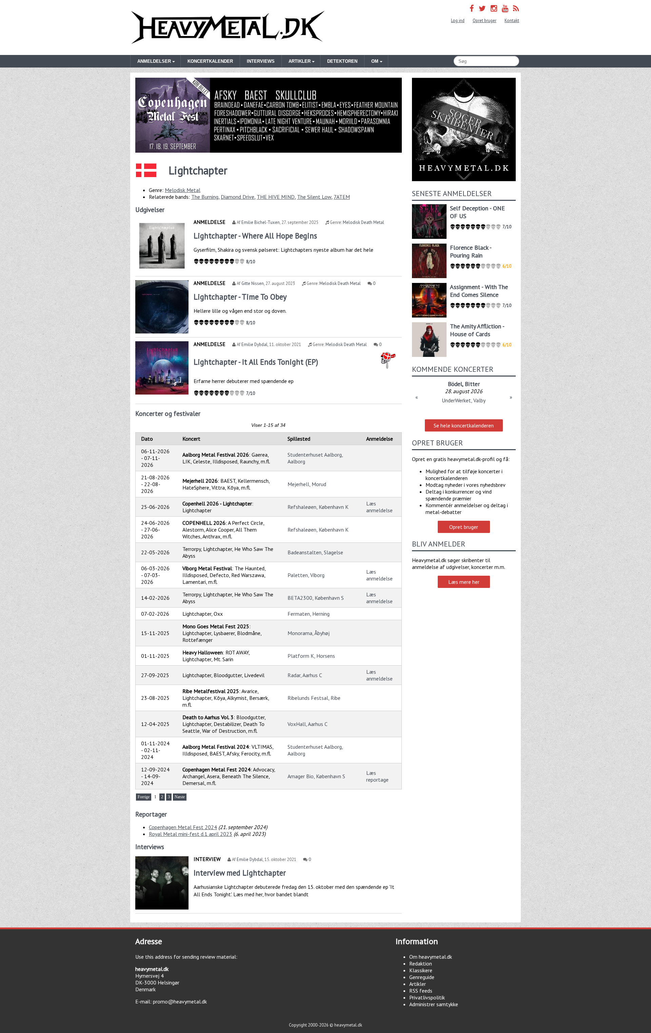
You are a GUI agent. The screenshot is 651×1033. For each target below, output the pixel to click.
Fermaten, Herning (309, 613)
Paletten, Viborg (306, 575)
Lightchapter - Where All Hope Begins (255, 236)
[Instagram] (494, 8)
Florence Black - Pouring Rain (470, 251)
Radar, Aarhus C (305, 675)
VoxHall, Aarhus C (308, 724)
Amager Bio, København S (316, 776)
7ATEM (342, 196)
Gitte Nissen (252, 283)
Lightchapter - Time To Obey (240, 297)
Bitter (472, 384)
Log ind (458, 20)
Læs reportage (377, 776)
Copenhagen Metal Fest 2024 (183, 827)
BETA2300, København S (316, 597)
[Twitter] (482, 8)
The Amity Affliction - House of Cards (477, 330)
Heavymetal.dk (228, 27)
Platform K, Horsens (311, 655)
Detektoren (342, 61)
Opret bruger (484, 20)
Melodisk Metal (182, 190)
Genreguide (421, 977)
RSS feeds (420, 990)
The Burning (204, 196)
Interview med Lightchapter (240, 873)
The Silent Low (314, 196)
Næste (180, 797)
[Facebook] (472, 8)
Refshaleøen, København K (318, 506)
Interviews (261, 61)
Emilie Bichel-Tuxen (260, 222)
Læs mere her (463, 581)
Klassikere (420, 970)
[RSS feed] (516, 8)
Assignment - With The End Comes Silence (479, 291)
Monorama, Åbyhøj (309, 633)
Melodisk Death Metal (363, 222)
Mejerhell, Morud (307, 484)
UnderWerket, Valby (464, 400)
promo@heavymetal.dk (180, 1001)
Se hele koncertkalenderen (464, 425)
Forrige (144, 797)
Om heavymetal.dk (430, 956)
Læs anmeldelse (379, 507)
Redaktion (420, 963)
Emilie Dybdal (254, 344)
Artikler (417, 983)
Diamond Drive (237, 196)
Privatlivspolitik (427, 997)
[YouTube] (505, 8)
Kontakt (512, 20)
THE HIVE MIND (276, 196)
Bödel (455, 384)
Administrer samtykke (433, 1004)
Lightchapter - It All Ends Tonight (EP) (256, 362)
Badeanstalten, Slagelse (315, 552)
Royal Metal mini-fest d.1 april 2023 (190, 833)
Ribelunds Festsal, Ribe (314, 697)
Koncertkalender (210, 61)
